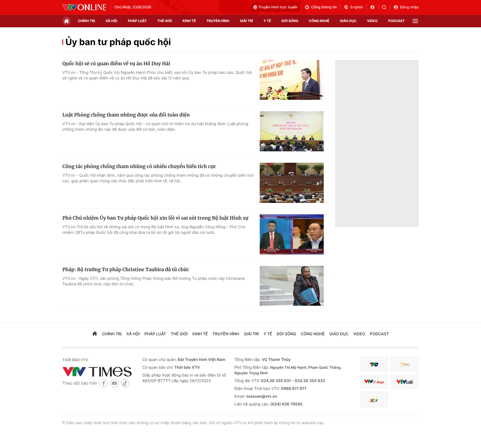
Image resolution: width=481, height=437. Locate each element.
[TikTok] (125, 383)
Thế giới (164, 21)
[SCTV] (374, 399)
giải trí (246, 21)
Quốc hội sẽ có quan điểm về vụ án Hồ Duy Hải (116, 63)
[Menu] (415, 21)
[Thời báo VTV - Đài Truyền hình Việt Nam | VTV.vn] (84, 7)
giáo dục (348, 21)
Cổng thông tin (324, 7)
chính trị (86, 21)
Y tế (267, 21)
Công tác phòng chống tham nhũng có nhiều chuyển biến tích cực (139, 166)
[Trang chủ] (66, 21)
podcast (396, 21)
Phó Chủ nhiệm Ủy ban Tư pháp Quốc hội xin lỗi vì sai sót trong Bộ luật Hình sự (155, 218)
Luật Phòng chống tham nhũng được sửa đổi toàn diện (126, 115)
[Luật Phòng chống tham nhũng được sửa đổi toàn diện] (292, 131)
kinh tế (189, 21)
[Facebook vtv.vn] (374, 7)
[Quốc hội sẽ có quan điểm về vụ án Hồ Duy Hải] (292, 80)
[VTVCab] (405, 382)
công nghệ (319, 21)
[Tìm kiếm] (386, 7)
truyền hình (217, 21)
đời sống (290, 21)
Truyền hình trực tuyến (278, 7)
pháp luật (137, 21)
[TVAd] (405, 364)
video (372, 21)
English (356, 7)
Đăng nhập (409, 7)
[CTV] (374, 382)
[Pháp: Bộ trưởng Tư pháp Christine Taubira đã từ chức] (292, 286)
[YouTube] (114, 383)
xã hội (111, 21)
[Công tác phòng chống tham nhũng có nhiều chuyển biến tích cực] (292, 183)
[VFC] (374, 364)
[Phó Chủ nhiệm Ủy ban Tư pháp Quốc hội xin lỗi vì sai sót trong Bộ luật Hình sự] (292, 234)
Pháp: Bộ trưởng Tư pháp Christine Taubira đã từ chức (125, 269)
